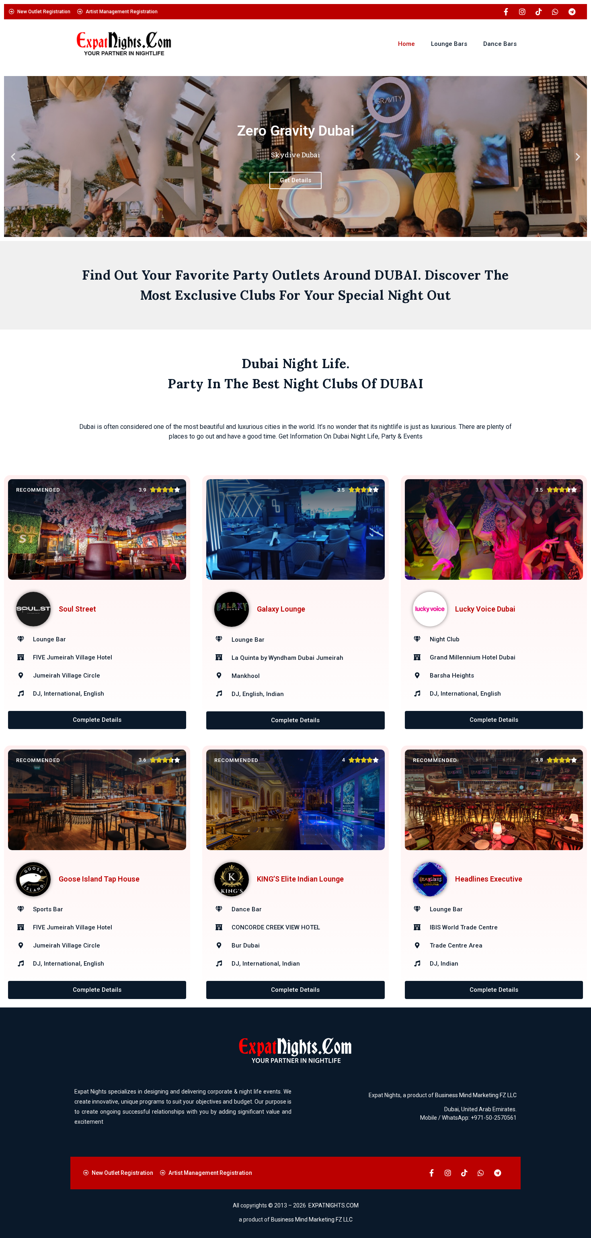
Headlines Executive (488, 879)
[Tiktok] (538, 11)
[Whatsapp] (555, 11)
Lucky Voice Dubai (485, 609)
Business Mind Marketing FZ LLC (476, 1095)
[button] (13, 157)
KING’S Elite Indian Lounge (300, 879)
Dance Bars (500, 43)
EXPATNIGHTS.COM (333, 1205)
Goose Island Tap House (99, 879)
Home (406, 43)
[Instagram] (522, 11)
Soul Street (77, 609)
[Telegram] (571, 11)
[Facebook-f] (506, 11)
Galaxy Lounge (281, 609)
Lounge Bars (449, 43)
